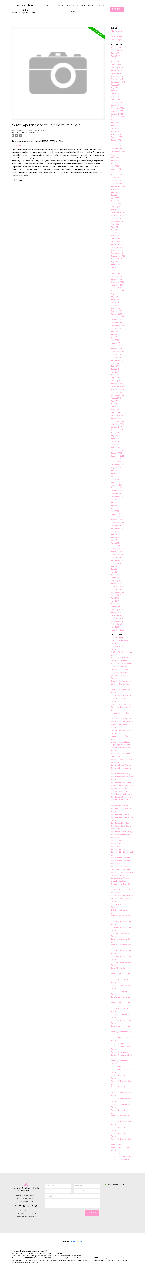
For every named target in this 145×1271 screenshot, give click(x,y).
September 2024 (118, 117)
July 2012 (114, 534)
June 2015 (115, 438)
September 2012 (117, 528)
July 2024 (115, 122)
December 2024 (117, 108)
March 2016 (115, 412)
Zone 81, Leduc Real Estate (122, 1156)
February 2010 (117, 609)
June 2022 (115, 195)
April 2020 (115, 270)
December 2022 (117, 177)
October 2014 (116, 462)
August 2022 (116, 189)
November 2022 (117, 180)
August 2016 (116, 398)
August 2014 (116, 467)
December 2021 (117, 212)
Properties (57, 5)
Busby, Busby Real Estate (121, 681)
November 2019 (117, 285)
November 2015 (117, 424)
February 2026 (117, 67)
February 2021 (117, 241)
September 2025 (118, 82)
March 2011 (115, 577)
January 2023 (116, 175)
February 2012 (117, 548)
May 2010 (115, 601)
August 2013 (116, 499)
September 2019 (117, 291)
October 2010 (116, 589)
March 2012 (115, 546)
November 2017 (117, 354)
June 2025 (115, 91)
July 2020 (115, 262)
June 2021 (115, 230)
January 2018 (116, 348)
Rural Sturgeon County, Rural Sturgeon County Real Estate (120, 843)
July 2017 (114, 366)
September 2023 (118, 151)
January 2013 (116, 520)
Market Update (95, 5)
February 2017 (117, 380)
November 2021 (117, 215)
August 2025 (116, 85)
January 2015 (116, 453)
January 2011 (116, 583)
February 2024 (117, 137)
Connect (117, 9)
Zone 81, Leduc (117, 1153)
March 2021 (115, 238)
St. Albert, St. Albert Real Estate (30, 132)
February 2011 (116, 580)
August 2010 (116, 595)
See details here (18, 145)
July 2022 (115, 192)
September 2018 (117, 325)
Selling (80, 5)
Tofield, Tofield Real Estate (122, 895)
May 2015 (115, 441)
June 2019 (115, 299)
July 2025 (115, 88)
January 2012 (116, 551)
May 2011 (114, 572)
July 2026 (115, 53)
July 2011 (114, 566)
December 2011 (117, 554)
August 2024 (116, 119)
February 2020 (117, 276)
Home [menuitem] (46, 5)
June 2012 (115, 537)
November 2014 (117, 459)
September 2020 (118, 256)
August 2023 (116, 154)
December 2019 (117, 282)
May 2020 (115, 267)
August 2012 (116, 531)
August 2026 (116, 50)
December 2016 (117, 386)
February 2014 (117, 485)
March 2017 (115, 377)
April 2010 (115, 604)
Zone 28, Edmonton (119, 1066)
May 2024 (115, 128)
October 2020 (117, 253)
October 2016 (116, 392)
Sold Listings (116, 39)
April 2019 (115, 305)
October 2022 (117, 183)
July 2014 (115, 470)
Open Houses (116, 37)
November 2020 (117, 250)
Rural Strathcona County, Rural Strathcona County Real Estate (121, 835)
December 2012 (117, 522)
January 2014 (116, 488)
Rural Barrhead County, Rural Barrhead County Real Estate (122, 777)
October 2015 (116, 427)
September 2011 (117, 560)
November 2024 (117, 111)
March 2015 (115, 447)
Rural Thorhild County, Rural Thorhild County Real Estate (122, 852)
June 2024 (115, 125)
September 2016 (117, 395)
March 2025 (116, 99)
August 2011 (116, 563)
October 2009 (117, 618)
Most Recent (116, 47)
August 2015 (116, 433)
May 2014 (115, 476)
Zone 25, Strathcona (119, 1052)
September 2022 (118, 186)
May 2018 (115, 337)
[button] (117, 9)
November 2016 (117, 389)
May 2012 (115, 540)
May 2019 (115, 302)
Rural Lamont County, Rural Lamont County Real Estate (122, 800)
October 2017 (116, 357)
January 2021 (116, 244)
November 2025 (117, 76)
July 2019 (114, 296)
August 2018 (116, 328)
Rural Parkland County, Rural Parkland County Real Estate (122, 817)
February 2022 (117, 206)
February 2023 (117, 172)
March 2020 (116, 273)
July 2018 (114, 331)
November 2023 (117, 146)
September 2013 (117, 496)
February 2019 (117, 311)
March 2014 (116, 482)
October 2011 (116, 557)
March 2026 (116, 64)
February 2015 (117, 450)
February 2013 (117, 517)
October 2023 (117, 148)
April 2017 (115, 375)
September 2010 (118, 592)
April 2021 (115, 235)
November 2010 (117, 586)
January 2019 (116, 314)
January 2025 (116, 105)
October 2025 (117, 79)
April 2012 (115, 543)
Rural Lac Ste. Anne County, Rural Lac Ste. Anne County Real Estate (121, 791)
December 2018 (117, 317)
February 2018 (117, 346)
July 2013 (114, 502)
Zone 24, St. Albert (118, 1043)
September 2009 (118, 621)
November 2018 (117, 319)
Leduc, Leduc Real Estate (121, 742)
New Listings (116, 34)
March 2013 (115, 514)
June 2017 (115, 369)
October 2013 (116, 493)
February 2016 (117, 415)
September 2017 (117, 360)
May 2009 (115, 627)
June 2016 (115, 404)
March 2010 (116, 606)
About (73, 11)
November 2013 (117, 491)
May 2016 (115, 406)
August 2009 (116, 624)
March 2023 (116, 169)
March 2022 (116, 204)
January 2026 (116, 70)
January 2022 (116, 209)
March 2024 (116, 134)
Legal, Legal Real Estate (120, 745)
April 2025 (115, 96)
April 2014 (115, 479)
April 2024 (115, 131)
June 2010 (115, 598)
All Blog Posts (116, 31)
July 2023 (115, 157)
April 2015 (115, 444)
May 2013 (115, 508)
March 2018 (115, 343)
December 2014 (117, 456)
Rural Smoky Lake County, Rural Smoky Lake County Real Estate (121, 826)
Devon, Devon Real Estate (121, 704)
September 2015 (117, 430)
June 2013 (115, 505)
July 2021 (114, 227)
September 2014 (118, 464)
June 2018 (115, 334)
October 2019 (116, 288)
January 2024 (116, 140)
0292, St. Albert (117, 637)
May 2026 (115, 59)
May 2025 (115, 93)
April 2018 (115, 340)
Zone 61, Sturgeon (118, 1145)
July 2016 (114, 401)
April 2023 (115, 166)
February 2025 (117, 102)
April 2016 (115, 409)
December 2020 (117, 247)
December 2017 (117, 351)
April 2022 (115, 201)
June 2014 (115, 473)
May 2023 (115, 163)
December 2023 (117, 143)
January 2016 (116, 418)
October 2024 (117, 114)
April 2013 (115, 511)
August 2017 (116, 363)
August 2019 (116, 293)
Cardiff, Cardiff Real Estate (122, 695)
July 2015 (114, 435)
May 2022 (115, 198)
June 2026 (115, 56)
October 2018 (116, 322)
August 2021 (116, 224)
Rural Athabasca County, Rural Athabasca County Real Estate (121, 768)
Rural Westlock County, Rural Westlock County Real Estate (120, 861)
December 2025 (117, 73)
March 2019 (115, 308)
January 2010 (116, 612)
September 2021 (117, 221)
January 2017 (116, 383)
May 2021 (115, 233)
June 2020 (115, 264)
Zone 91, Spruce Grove (120, 1159)
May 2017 (115, 372)
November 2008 (117, 630)
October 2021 (116, 218)
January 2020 (116, 279)
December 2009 (117, 615)
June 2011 (115, 569)
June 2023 (115, 160)
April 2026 (115, 62)
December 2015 (117, 421)
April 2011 (114, 575)
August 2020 (116, 259)
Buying (69, 5)
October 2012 (116, 525)
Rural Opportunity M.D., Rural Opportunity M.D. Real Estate (122, 808)
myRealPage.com (77, 1241)
